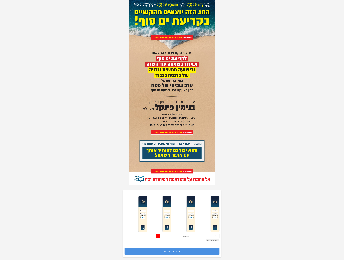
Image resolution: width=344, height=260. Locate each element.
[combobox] (175, 236)
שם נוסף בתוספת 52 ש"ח (212, 240)
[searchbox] (175, 236)
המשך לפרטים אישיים (172, 251)
